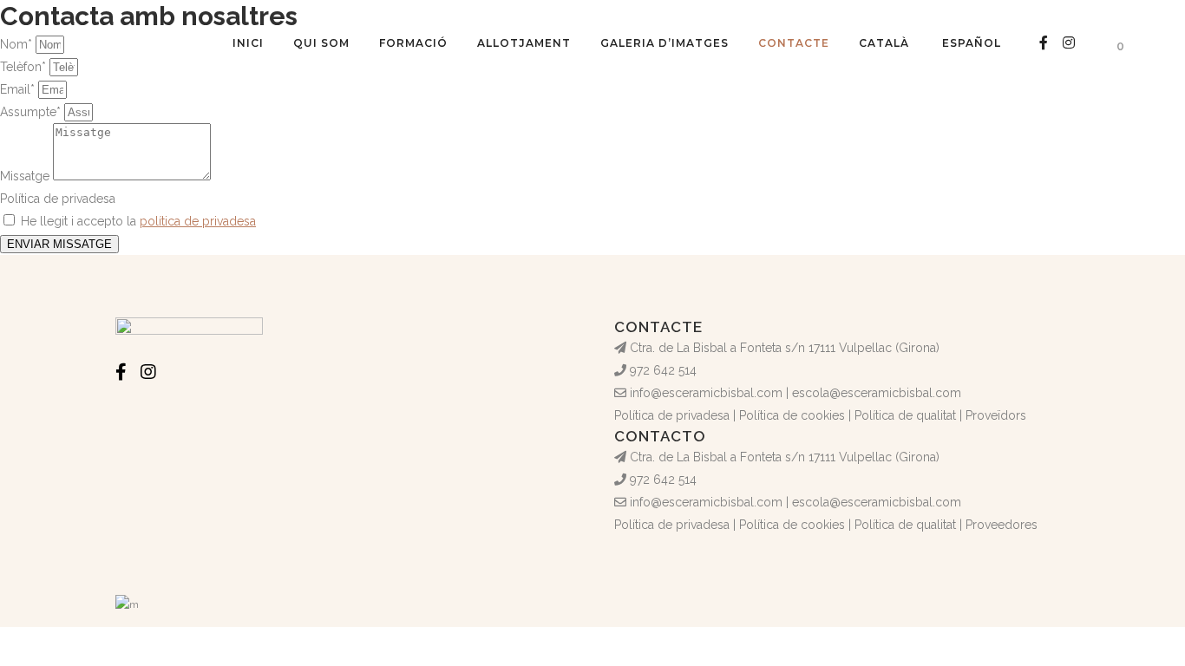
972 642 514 (663, 370)
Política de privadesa (57, 199)
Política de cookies (792, 415)
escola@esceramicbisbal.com (876, 393)
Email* (19, 89)
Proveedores (1002, 525)
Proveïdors (996, 415)
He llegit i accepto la (138, 221)
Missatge (26, 176)
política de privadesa (198, 221)
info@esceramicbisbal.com (706, 393)
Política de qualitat (905, 415)
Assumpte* (32, 112)
